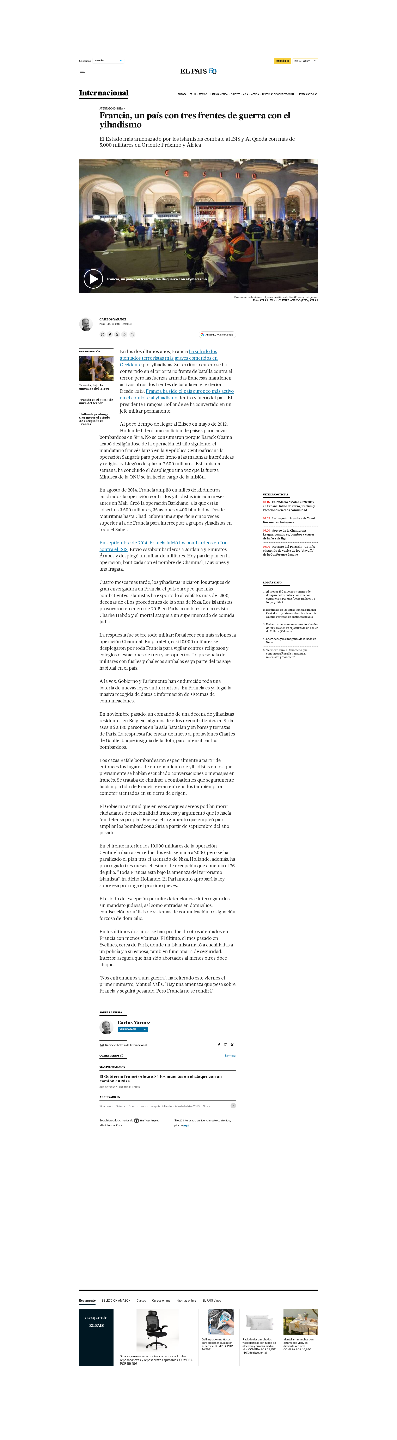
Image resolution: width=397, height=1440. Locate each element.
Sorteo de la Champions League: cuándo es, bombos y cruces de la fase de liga (288, 534)
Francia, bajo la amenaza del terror (94, 387)
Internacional (104, 93)
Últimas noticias (307, 94)
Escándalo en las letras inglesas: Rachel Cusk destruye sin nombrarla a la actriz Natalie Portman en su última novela (291, 613)
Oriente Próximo (126, 1106)
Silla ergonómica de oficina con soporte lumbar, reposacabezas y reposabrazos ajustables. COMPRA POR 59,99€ (156, 1360)
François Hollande (160, 1106)
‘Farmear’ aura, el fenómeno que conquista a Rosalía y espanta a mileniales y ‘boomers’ (286, 653)
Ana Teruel (125, 1087)
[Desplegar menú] (82, 71)
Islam (143, 1106)
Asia (245, 94)
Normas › (230, 1055)
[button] (198, 226)
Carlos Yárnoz (112, 319)
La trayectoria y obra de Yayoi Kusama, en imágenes (289, 520)
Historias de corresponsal (278, 94)
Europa (182, 94)
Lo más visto (272, 582)
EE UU (193, 94)
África (255, 94)
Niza (205, 1106)
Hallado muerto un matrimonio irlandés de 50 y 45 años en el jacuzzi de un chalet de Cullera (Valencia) (292, 628)
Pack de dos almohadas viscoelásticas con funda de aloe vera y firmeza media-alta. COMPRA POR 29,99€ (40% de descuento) (259, 1346)
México (203, 94)
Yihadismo (105, 1106)
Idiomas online (186, 1300)
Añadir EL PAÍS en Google (219, 334)
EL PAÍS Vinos (211, 1300)
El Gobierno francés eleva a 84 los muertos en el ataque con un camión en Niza (160, 1079)
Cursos (141, 1300)
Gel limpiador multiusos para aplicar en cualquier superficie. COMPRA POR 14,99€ (217, 1344)
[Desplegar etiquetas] (233, 1105)
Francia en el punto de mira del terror (96, 402)
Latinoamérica (219, 94)
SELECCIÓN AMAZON (116, 1300)
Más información (109, 1125)
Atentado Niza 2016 (187, 1106)
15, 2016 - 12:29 (119, 324)
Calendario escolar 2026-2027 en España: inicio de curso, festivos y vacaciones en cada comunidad (289, 506)
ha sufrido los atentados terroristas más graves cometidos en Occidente (169, 358)
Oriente (235, 94)
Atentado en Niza (111, 108)
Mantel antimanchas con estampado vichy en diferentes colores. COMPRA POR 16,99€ (298, 1344)
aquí (186, 1125)
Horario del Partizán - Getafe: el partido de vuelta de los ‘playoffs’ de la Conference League (289, 550)
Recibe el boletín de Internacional (126, 1045)
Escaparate (87, 1300)
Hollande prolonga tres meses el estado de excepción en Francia (94, 419)
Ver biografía (128, 1029)
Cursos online (161, 1300)
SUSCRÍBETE (282, 61)
